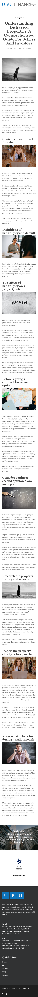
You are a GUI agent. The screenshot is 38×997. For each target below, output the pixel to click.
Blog (4, 972)
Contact (5, 975)
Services (5, 968)
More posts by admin (19, 876)
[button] (35, 4)
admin (10, 48)
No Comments (27, 48)
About (4, 965)
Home (4, 962)
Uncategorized (19, 18)
